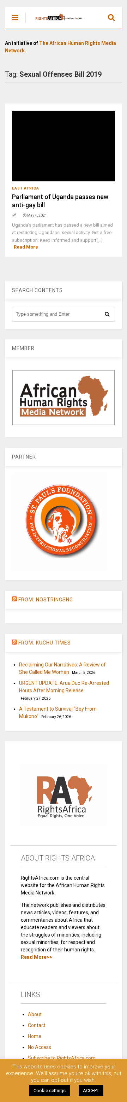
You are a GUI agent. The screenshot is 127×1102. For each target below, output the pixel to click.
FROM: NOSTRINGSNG (45, 599)
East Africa (25, 188)
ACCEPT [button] (91, 1090)
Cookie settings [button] (50, 1090)
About (35, 1014)
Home (34, 1036)
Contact (37, 1025)
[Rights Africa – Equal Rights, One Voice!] (55, 23)
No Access (39, 1047)
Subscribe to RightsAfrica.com (62, 1058)
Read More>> (36, 957)
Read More (26, 247)
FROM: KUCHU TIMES (44, 643)
